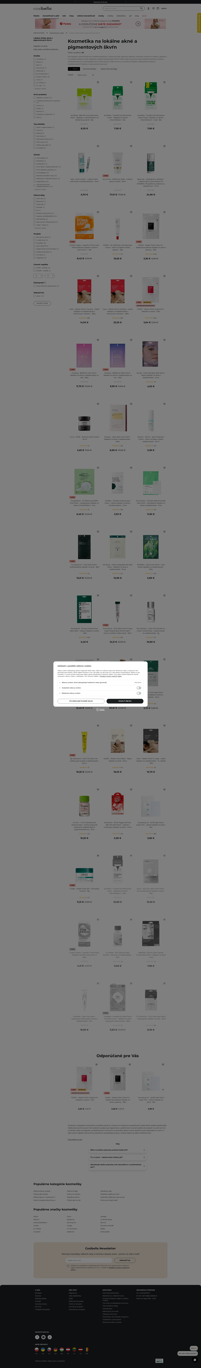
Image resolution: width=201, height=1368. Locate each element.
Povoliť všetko (125, 701)
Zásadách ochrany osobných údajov (111, 676)
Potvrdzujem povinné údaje (81, 701)
